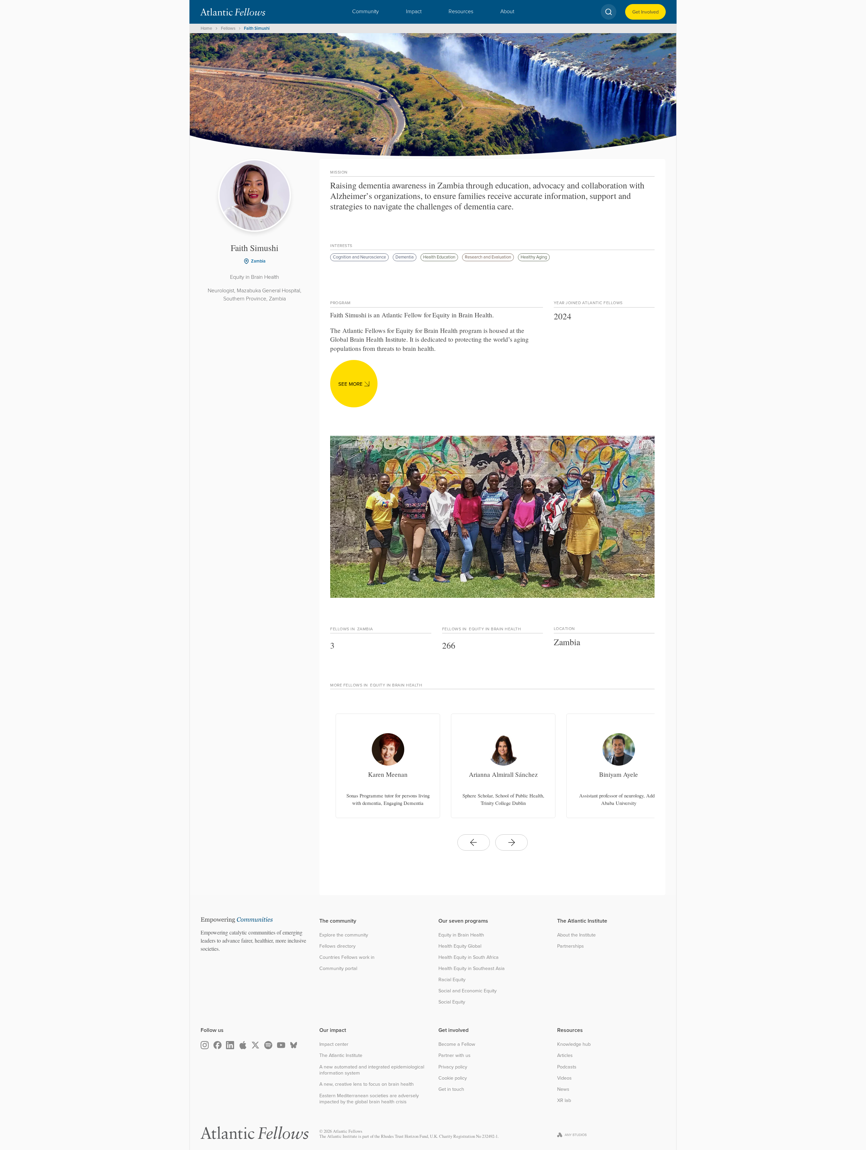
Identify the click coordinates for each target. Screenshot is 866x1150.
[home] (232, 12)
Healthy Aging (534, 257)
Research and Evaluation (488, 257)
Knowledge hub (574, 1044)
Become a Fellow (456, 1044)
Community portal (338, 968)
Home (206, 28)
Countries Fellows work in (346, 957)
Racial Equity (451, 979)
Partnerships (570, 946)
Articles (565, 1055)
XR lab (564, 1100)
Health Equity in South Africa (468, 957)
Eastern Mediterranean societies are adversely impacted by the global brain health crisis (369, 1098)
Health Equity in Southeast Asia (471, 968)
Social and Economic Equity (467, 991)
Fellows (228, 28)
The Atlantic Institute (340, 1055)
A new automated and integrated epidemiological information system (371, 1070)
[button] (365, 12)
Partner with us (454, 1055)
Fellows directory (337, 946)
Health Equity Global (459, 946)
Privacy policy (452, 1067)
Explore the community (343, 935)
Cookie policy (452, 1078)
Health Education (439, 257)
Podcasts (566, 1067)
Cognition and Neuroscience (359, 257)
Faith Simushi (257, 28)
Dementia (404, 257)
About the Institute (576, 935)
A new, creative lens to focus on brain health (366, 1084)
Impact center (333, 1044)
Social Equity (451, 1002)
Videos (564, 1078)
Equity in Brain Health (461, 935)
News (563, 1089)
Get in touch (451, 1089)
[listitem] (388, 766)
